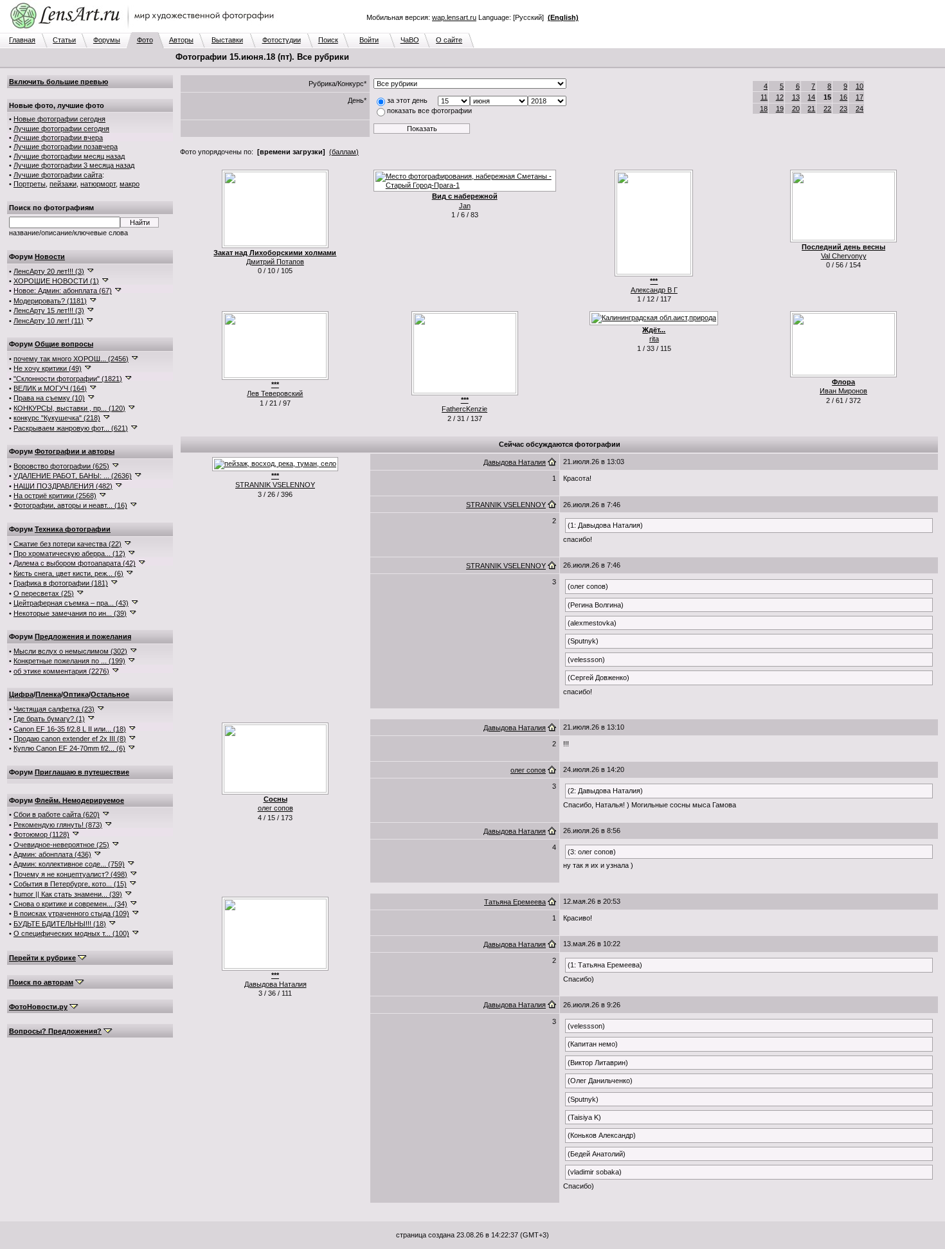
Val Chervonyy (844, 256)
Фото (145, 40)
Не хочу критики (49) (48, 368)
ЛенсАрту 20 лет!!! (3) (49, 271)
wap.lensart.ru (454, 17)
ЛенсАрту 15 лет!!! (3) (49, 310)
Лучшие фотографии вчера (58, 137)
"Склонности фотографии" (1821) (68, 378)
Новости (50, 256)
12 (780, 97)
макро (130, 184)
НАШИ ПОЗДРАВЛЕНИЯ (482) (63, 486)
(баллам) (344, 152)
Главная (22, 40)
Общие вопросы (64, 344)
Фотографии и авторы (74, 451)
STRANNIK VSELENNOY (275, 485)
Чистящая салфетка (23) (54, 709)
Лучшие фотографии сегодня (61, 128)
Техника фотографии (73, 529)
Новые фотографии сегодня (59, 119)
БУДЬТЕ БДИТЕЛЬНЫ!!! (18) (60, 924)
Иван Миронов (843, 391)
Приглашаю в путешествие (82, 772)
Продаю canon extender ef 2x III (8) (70, 738)
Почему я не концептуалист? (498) (70, 874)
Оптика (76, 694)
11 (764, 97)
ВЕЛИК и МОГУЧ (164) (50, 388)
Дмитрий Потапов (275, 261)
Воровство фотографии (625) (61, 466)
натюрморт (98, 184)
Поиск (328, 40)
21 (811, 108)
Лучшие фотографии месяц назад (69, 156)
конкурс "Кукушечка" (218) (57, 418)
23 (843, 108)
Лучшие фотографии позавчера (66, 146)
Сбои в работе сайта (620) (57, 814)
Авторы (181, 40)
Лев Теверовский (275, 393)
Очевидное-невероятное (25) (61, 845)
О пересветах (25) (44, 593)
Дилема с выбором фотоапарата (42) (75, 563)
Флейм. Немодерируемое (79, 800)
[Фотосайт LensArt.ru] (144, 29)
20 (796, 108)
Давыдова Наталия (514, 462)
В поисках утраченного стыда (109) (71, 913)
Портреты (30, 184)
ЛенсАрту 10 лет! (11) (49, 321)
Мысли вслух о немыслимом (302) (70, 651)
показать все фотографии (429, 110)
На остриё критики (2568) (55, 495)
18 (764, 108)
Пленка (48, 694)
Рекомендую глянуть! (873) (58, 825)
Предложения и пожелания (83, 636)
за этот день (407, 100)
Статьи (64, 40)
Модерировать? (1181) (50, 301)
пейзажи (63, 184)
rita (654, 339)
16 (843, 97)
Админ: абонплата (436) (52, 854)
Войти (369, 40)
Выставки (227, 40)
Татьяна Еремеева (515, 902)
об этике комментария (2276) (61, 671)
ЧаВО (410, 40)
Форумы (106, 40)
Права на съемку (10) (49, 398)
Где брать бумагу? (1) (49, 719)
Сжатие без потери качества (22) (68, 544)
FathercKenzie (464, 409)
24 (859, 108)
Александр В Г (654, 290)
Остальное (110, 694)
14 (811, 97)
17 (859, 97)
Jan (465, 206)
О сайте (449, 40)
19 (780, 108)
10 (859, 86)
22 (827, 108)
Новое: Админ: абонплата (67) (63, 290)
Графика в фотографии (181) (61, 583)
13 (796, 97)
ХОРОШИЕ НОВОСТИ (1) (56, 281)
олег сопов (275, 808)
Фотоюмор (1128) (41, 834)
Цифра (21, 694)
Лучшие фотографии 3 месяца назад (74, 165)
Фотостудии (281, 40)
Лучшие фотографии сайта (58, 175)
